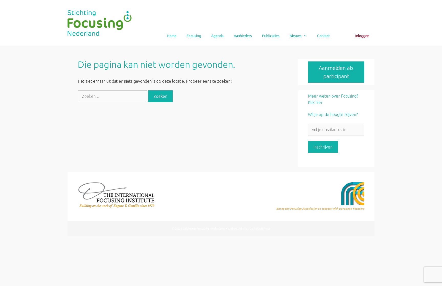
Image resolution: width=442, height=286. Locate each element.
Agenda (217, 36)
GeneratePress (259, 228)
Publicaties (271, 36)
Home (171, 36)
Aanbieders (243, 36)
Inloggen (362, 36)
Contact (323, 36)
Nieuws (296, 36)
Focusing (194, 36)
